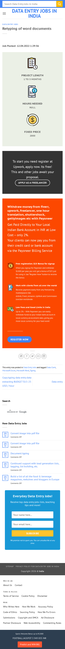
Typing (32, 370)
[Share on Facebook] (26, 356)
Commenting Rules (52, 623)
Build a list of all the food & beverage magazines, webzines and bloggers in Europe (35, 478)
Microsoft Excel (9, 370)
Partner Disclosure (12, 623)
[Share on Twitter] (32, 356)
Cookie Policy (28, 596)
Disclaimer (42, 596)
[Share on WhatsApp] (21, 356)
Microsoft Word (22, 370)
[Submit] (59, 4)
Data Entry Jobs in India (34, 13)
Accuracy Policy (45, 606)
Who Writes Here (11, 606)
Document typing (20, 453)
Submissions (9, 617)
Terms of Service (11, 596)
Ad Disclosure (47, 617)
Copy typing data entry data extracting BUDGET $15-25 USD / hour (16, 381)
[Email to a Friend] (38, 356)
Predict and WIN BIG (30, 644)
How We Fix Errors (46, 612)
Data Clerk (51, 367)
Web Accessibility (32, 623)
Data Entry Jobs (10, 24)
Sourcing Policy (27, 612)
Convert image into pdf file (25, 433)
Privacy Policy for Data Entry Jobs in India (37, 566)
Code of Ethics (10, 612)
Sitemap (10, 566)
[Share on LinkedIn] (44, 356)
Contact (18, 585)
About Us (7, 585)
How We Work (28, 606)
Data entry (57, 381)
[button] (4, 13)
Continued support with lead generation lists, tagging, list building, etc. (35, 465)
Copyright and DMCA (28, 617)
